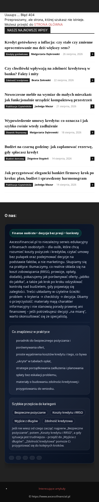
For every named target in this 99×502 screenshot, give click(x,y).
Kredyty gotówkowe (17, 54)
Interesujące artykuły (52, 489)
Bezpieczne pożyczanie (30, 412)
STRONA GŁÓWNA (48, 24)
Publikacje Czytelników (19, 106)
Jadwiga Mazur (44, 106)
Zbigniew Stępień (38, 158)
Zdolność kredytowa (17, 80)
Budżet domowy (15, 158)
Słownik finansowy (16, 132)
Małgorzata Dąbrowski (45, 54)
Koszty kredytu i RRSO (67, 412)
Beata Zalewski (41, 80)
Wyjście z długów (26, 421)
